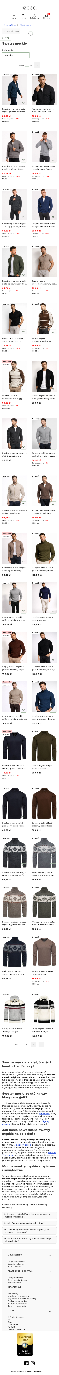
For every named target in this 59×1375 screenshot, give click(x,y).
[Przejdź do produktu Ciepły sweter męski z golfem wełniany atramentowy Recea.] (44, 598)
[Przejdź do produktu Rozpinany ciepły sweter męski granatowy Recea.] (14, 89)
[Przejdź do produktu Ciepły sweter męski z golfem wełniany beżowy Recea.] (14, 697)
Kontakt (11, 1327)
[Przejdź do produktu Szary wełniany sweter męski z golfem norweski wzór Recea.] (44, 853)
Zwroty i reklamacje (17, 1306)
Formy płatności (15, 1277)
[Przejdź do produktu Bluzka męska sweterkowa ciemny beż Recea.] (44, 261)
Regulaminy (13, 1294)
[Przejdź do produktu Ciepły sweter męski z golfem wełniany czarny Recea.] (44, 647)
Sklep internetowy (26, 1372)
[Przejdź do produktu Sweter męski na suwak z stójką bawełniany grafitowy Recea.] (14, 434)
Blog (10, 1322)
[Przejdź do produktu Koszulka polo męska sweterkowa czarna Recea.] (14, 319)
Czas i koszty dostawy (18, 1280)
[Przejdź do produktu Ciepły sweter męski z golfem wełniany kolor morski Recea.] (44, 697)
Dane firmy (13, 1324)
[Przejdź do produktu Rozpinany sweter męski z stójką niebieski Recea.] (44, 204)
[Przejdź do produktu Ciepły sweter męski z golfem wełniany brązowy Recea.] (14, 647)
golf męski (44, 1113)
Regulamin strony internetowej (22, 1298)
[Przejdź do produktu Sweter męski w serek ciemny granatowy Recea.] (14, 746)
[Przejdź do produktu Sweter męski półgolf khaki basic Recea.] (44, 746)
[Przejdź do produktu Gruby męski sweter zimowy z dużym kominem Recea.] (14, 1009)
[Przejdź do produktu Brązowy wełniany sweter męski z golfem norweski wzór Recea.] (14, 902)
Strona (21, 65)
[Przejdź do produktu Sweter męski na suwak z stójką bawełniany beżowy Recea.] (14, 491)
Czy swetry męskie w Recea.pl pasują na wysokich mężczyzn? (27, 1230)
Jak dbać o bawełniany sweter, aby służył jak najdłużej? (28, 1239)
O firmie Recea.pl (16, 1317)
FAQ (10, 1319)
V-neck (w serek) (23, 1145)
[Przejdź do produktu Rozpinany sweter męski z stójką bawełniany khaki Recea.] (14, 261)
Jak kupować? (14, 1282)
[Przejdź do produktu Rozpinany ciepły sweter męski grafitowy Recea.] (14, 147)
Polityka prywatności (17, 1303)
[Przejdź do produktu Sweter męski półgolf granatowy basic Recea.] (14, 803)
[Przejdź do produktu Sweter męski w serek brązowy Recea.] (44, 952)
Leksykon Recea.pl (16, 1329)
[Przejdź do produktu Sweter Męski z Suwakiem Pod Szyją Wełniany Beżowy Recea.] (14, 376)
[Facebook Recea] (26, 1364)
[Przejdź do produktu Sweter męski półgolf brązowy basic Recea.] (44, 803)
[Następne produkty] (33, 1044)
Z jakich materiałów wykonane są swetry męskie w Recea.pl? (27, 1215)
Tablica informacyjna (17, 1301)
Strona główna (10, 25)
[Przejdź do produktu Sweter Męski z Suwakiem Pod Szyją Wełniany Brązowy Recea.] (44, 319)
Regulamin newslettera (18, 1296)
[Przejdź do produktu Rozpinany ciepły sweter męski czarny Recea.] (44, 89)
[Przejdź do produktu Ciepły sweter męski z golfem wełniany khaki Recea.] (44, 548)
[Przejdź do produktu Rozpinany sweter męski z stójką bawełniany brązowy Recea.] (14, 548)
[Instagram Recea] (33, 1364)
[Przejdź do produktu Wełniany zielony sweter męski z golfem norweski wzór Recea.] (44, 902)
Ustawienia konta (15, 1264)
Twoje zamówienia (16, 1261)
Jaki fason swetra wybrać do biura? (26, 1223)
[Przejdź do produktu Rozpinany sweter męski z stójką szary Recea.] (44, 147)
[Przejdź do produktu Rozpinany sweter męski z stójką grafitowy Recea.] (14, 204)
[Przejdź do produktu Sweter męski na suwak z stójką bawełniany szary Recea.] (44, 434)
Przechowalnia (14, 1266)
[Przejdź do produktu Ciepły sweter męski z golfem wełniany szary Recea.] (14, 598)
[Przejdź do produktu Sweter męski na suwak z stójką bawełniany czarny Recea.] (44, 376)
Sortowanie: (7, 50)
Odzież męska (25, 25)
